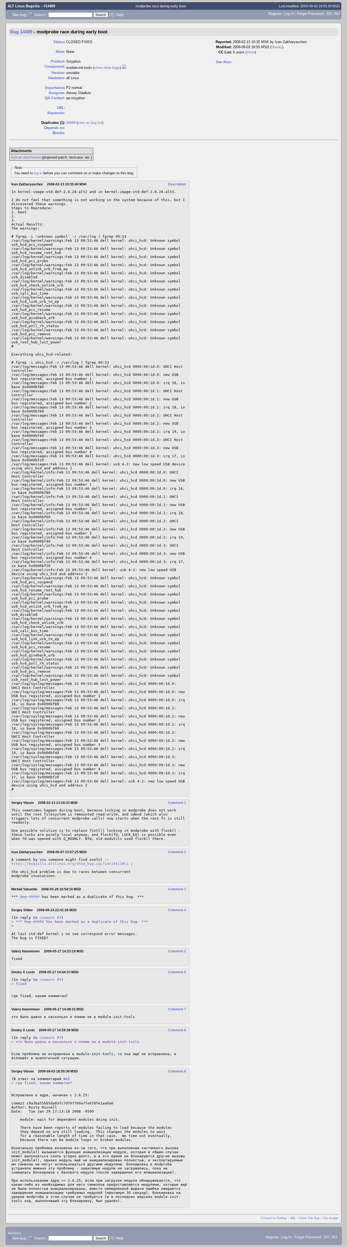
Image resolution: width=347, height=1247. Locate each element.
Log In (289, 14)
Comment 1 (177, 803)
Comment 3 (177, 889)
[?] (111, 15)
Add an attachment (26, 157)
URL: (61, 108)
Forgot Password (310, 14)
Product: (58, 61)
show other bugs (107, 68)
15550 (71, 123)
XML (293, 1218)
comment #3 (50, 918)
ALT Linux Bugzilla (24, 6)
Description (177, 184)
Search (39, 15)
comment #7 (50, 1038)
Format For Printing (273, 1218)
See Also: (224, 62)
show (251, 52)
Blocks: (59, 133)
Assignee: (57, 93)
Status (58, 42)
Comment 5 (177, 951)
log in (38, 173)
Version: (58, 73)
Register (274, 14)
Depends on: (54, 128)
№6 (65, 1079)
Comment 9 (177, 1071)
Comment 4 (177, 910)
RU (337, 14)
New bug (19, 15)
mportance (54, 88)
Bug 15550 (30, 897)
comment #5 (50, 980)
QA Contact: (55, 98)
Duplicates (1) (52, 123)
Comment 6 (177, 972)
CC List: (225, 52)
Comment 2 (177, 852)
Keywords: (56, 113)
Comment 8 (177, 1030)
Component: (54, 67)
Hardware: (56, 78)
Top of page (330, 1218)
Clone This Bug (309, 1218)
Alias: (60, 52)
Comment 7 (177, 1009)
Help (119, 15)
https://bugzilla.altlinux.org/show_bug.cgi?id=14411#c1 (69, 864)
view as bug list (90, 123)
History (276, 47)
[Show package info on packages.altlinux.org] (124, 68)
